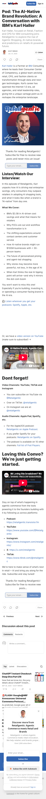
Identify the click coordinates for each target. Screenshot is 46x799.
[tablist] (13, 634)
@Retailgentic (14, 398)
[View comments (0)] (10, 59)
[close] (39, 711)
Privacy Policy (31, 780)
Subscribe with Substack (25, 768)
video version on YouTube (30, 336)
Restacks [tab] (19, 634)
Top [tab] (5, 666)
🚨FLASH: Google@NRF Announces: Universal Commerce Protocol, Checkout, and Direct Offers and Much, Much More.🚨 (15, 698)
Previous (10, 616)
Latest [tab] (11, 666)
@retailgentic (30, 402)
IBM (30, 66)
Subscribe (31, 3)
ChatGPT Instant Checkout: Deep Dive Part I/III (17, 675)
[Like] (4, 59)
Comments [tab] (8, 634)
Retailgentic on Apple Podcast (22, 429)
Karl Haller (7, 66)
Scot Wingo (13, 51)
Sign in (40, 3)
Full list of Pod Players (28, 445)
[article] (23, 681)
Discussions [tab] (21, 666)
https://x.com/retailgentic (22, 550)
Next (37, 616)
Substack (10, 793)
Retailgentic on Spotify (28, 437)
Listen (40, 52)
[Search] (41, 666)
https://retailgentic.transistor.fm (23, 522)
